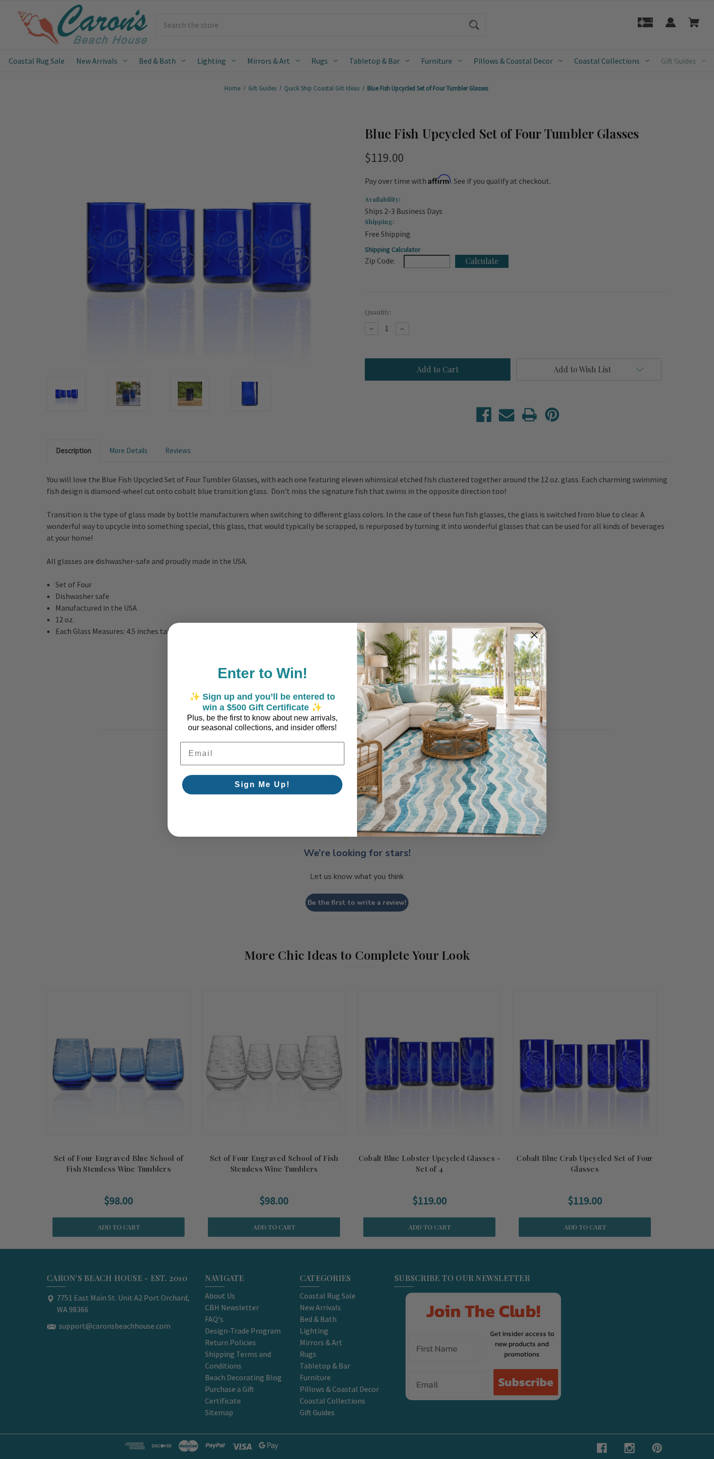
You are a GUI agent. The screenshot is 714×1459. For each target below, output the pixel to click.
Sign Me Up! (262, 784)
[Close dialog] (534, 635)
